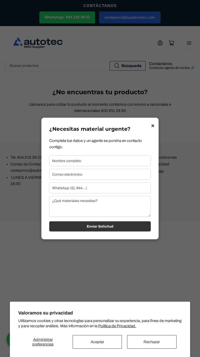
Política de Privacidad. (117, 326)
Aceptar (97, 342)
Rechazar (151, 342)
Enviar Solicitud (100, 226)
